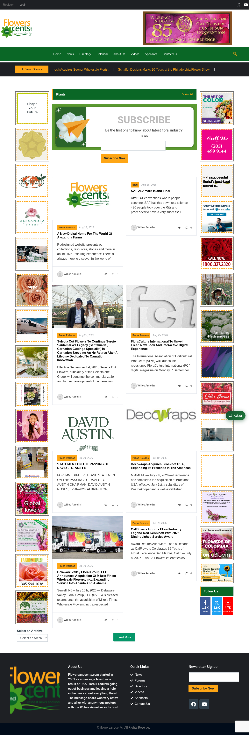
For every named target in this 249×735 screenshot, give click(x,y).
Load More (124, 637)
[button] (235, 54)
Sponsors (151, 54)
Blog (135, 184)
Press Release (67, 227)
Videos (135, 54)
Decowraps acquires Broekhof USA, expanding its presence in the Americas (161, 466)
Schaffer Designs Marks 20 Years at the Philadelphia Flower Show (119, 69)
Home (57, 54)
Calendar (102, 54)
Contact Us (170, 54)
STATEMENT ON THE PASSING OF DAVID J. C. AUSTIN (83, 466)
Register (8, 4)
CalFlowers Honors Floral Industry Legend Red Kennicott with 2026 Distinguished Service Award (156, 533)
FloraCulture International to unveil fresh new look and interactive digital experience (159, 345)
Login (22, 4)
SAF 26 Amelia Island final (150, 191)
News (70, 54)
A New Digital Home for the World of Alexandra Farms (84, 235)
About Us (119, 54)
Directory (85, 54)
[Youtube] (246, 5)
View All (188, 94)
